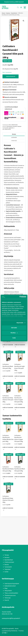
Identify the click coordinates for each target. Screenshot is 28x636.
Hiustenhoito (14, 13)
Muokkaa (13, 332)
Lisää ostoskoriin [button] (7, 344)
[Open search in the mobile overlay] (18, 7)
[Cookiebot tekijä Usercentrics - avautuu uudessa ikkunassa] (19, 297)
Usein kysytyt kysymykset (12, 583)
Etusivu (3, 13)
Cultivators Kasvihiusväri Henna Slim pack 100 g (8, 469)
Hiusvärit (15, 126)
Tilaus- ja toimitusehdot (11, 593)
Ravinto (7, 564)
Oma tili (7, 600)
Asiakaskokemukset (10, 586)
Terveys (7, 555)
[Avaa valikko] (21, 7)
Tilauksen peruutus (10, 595)
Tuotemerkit (8, 567)
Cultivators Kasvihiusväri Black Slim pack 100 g (7, 366)
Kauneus (8, 13)
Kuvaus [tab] (14, 134)
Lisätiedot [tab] (14, 137)
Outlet (6, 572)
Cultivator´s (11, 127)
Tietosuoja (7, 598)
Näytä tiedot (20, 322)
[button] (23, 20)
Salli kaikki (14, 327)
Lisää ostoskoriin (10, 76)
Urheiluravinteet (9, 562)
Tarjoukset (8, 569)
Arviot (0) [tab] (14, 140)
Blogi (6, 588)
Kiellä (14, 337)
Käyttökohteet (9, 560)
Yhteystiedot (8, 590)
